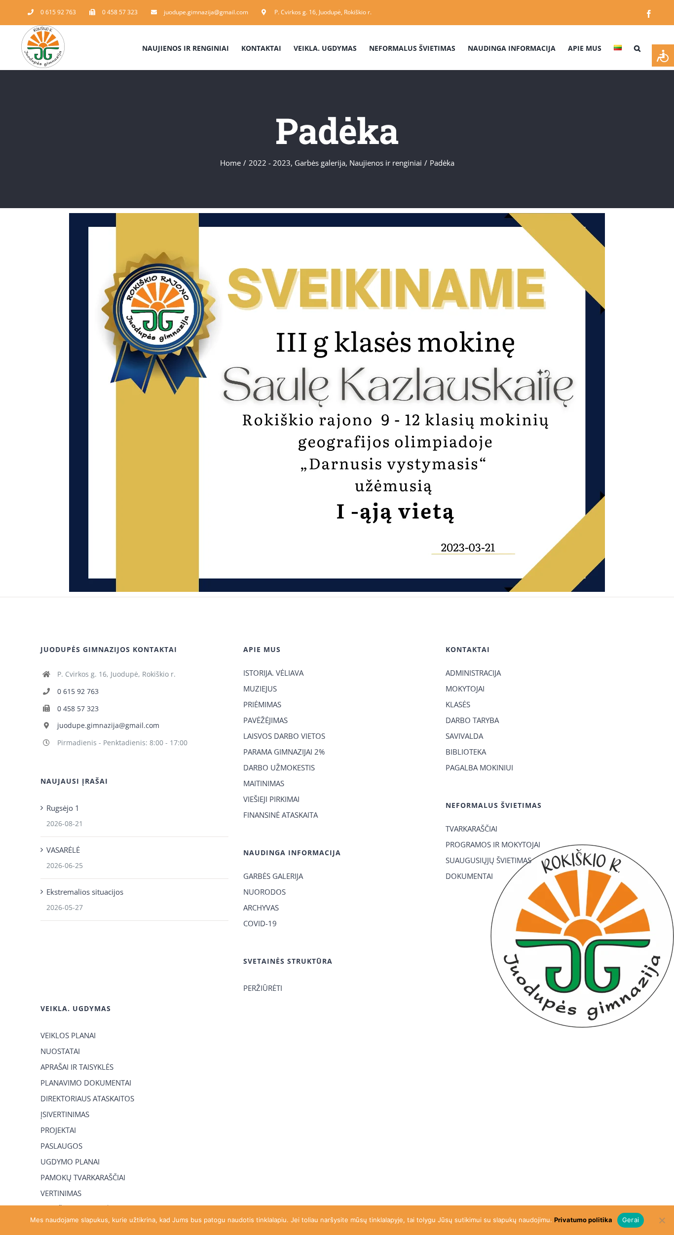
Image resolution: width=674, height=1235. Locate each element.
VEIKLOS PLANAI (68, 1035)
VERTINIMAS (60, 1193)
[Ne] (662, 1220)
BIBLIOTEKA (466, 752)
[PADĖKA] (337, 216)
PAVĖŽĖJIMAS (265, 720)
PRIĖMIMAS (262, 704)
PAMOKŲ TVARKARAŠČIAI (82, 1177)
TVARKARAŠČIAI (471, 829)
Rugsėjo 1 (62, 808)
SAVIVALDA (464, 736)
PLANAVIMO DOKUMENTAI (85, 1083)
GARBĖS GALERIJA (273, 876)
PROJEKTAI (58, 1130)
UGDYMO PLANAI (70, 1161)
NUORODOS (264, 892)
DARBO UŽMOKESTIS (279, 767)
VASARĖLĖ (63, 850)
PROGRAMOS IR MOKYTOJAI (493, 844)
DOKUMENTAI (469, 876)
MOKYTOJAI (465, 688)
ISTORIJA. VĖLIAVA (273, 673)
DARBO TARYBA (472, 720)
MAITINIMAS (263, 783)
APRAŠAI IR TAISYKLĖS (76, 1067)
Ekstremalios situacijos (84, 892)
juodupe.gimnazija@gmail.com (108, 725)
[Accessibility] (663, 55)
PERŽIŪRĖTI (262, 988)
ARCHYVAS (261, 907)
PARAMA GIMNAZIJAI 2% (284, 752)
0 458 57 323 (78, 708)
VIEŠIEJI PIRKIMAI (271, 799)
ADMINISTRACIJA (473, 673)
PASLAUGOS (61, 1146)
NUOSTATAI (60, 1051)
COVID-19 (260, 923)
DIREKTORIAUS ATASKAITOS (87, 1098)
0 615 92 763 (78, 691)
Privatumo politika (583, 1220)
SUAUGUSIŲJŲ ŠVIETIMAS (488, 860)
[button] (637, 47)
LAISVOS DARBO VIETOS (284, 736)
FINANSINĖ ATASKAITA (280, 815)
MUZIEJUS (260, 688)
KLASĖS (458, 704)
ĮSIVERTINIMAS (64, 1114)
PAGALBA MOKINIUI (479, 767)
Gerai (630, 1220)
